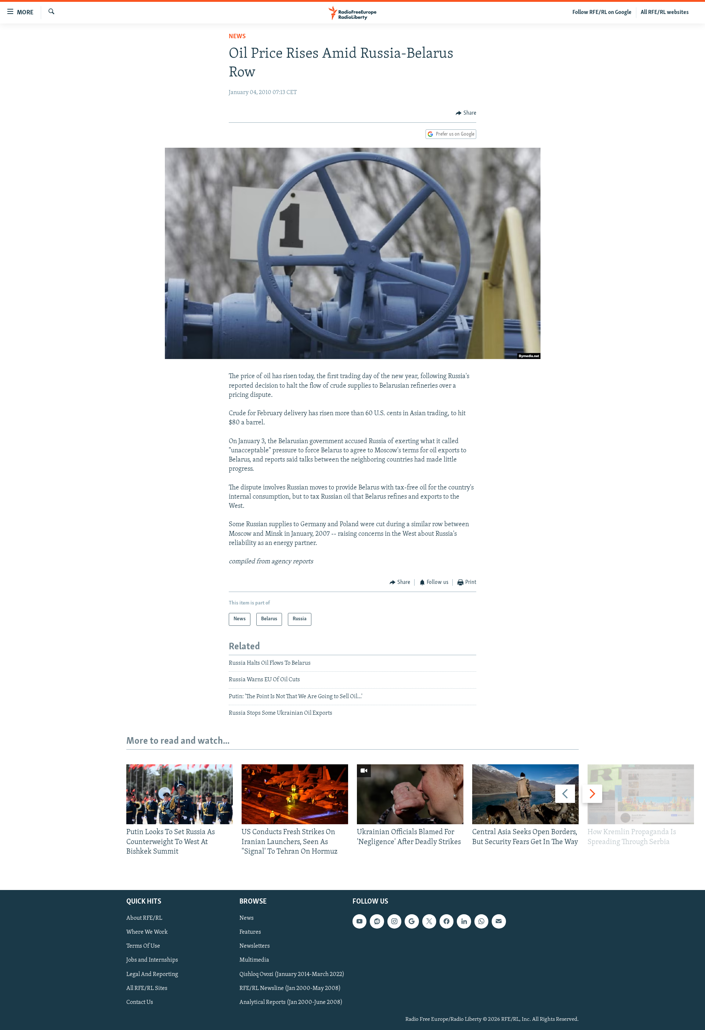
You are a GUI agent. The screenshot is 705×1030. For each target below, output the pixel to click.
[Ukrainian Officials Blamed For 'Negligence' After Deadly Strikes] (410, 794)
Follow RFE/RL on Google (602, 12)
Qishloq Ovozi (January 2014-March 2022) (291, 974)
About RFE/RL (144, 919)
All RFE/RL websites (665, 12)
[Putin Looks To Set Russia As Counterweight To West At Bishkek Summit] (179, 794)
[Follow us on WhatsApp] (481, 922)
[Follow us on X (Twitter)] (429, 922)
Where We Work (147, 933)
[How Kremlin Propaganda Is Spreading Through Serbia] (641, 794)
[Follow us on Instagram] (394, 922)
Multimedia (254, 960)
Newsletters (254, 947)
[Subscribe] (499, 922)
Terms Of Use (143, 947)
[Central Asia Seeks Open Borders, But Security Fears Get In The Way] (525, 794)
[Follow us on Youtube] (359, 922)
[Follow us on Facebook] (446, 922)
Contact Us (139, 1002)
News (237, 36)
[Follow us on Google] (412, 922)
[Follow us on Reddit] (377, 922)
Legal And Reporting (152, 974)
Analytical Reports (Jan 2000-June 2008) (291, 1002)
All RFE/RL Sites (146, 988)
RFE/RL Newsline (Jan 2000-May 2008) (290, 988)
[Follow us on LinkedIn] (464, 922)
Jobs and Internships (152, 960)
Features (250, 933)
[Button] (466, 113)
